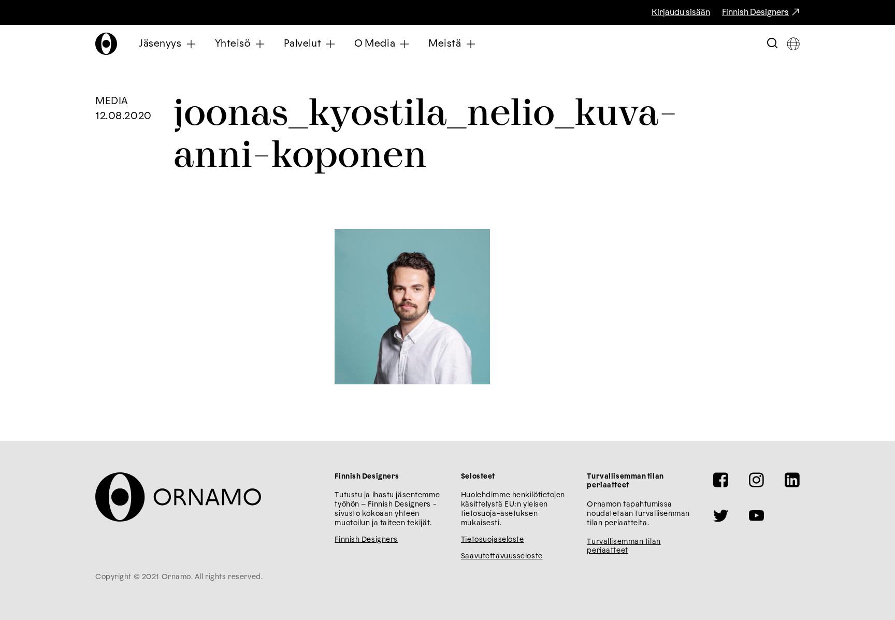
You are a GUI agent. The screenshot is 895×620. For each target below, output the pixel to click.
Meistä (444, 44)
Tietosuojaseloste (492, 539)
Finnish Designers (755, 12)
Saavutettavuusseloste (502, 556)
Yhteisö (233, 44)
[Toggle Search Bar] (772, 44)
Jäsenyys (160, 44)
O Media (374, 44)
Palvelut (303, 44)
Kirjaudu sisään (681, 12)
